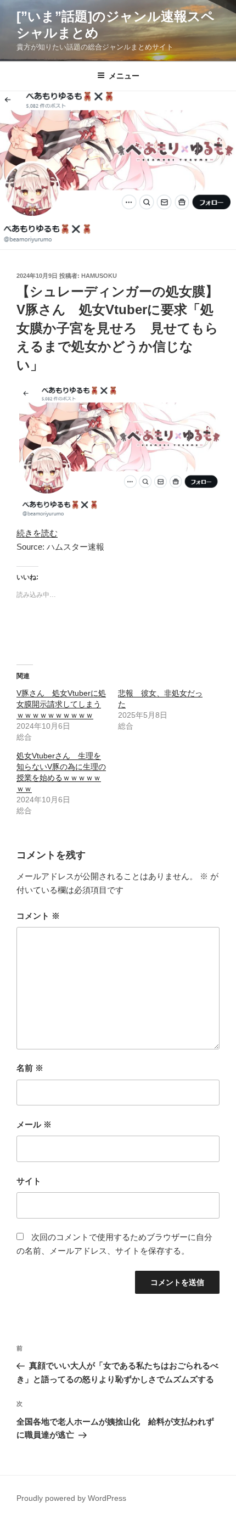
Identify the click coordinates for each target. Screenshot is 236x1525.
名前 (29, 1067)
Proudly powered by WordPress (71, 1498)
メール (34, 1124)
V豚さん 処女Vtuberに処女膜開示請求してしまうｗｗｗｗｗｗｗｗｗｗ (61, 704)
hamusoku (99, 275)
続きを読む (37, 533)
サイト (28, 1181)
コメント (38, 915)
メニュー (124, 75)
